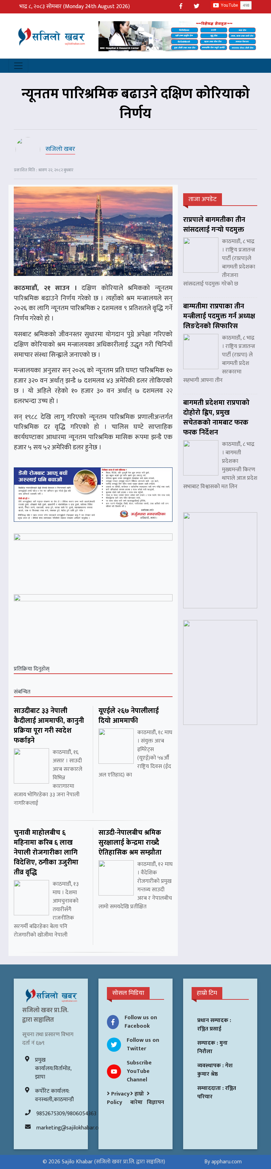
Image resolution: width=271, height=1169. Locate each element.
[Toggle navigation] (18, 66)
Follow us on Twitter (143, 1044)
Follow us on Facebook (141, 1022)
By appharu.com (223, 1162)
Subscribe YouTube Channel (139, 1071)
